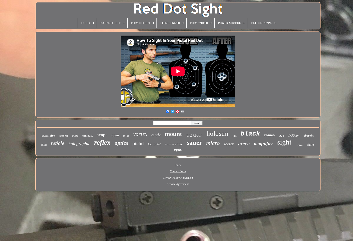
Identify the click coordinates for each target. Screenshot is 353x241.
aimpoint (309, 135)
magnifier (263, 143)
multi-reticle (174, 144)
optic (178, 149)
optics (121, 143)
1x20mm (299, 145)
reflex (102, 142)
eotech (229, 144)
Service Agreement (178, 184)
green (244, 143)
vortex (140, 134)
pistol (138, 143)
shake (44, 144)
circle (156, 135)
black (250, 133)
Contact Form (178, 171)
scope (102, 134)
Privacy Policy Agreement (178, 177)
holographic (79, 143)
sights (310, 144)
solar (126, 135)
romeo (269, 135)
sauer (194, 142)
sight (284, 142)
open (115, 135)
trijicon (194, 135)
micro (213, 143)
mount (173, 133)
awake (75, 135)
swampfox (48, 135)
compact (87, 135)
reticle (57, 143)
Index (178, 165)
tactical (63, 135)
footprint (154, 144)
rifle (234, 136)
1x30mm (293, 135)
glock (281, 136)
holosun (217, 133)
